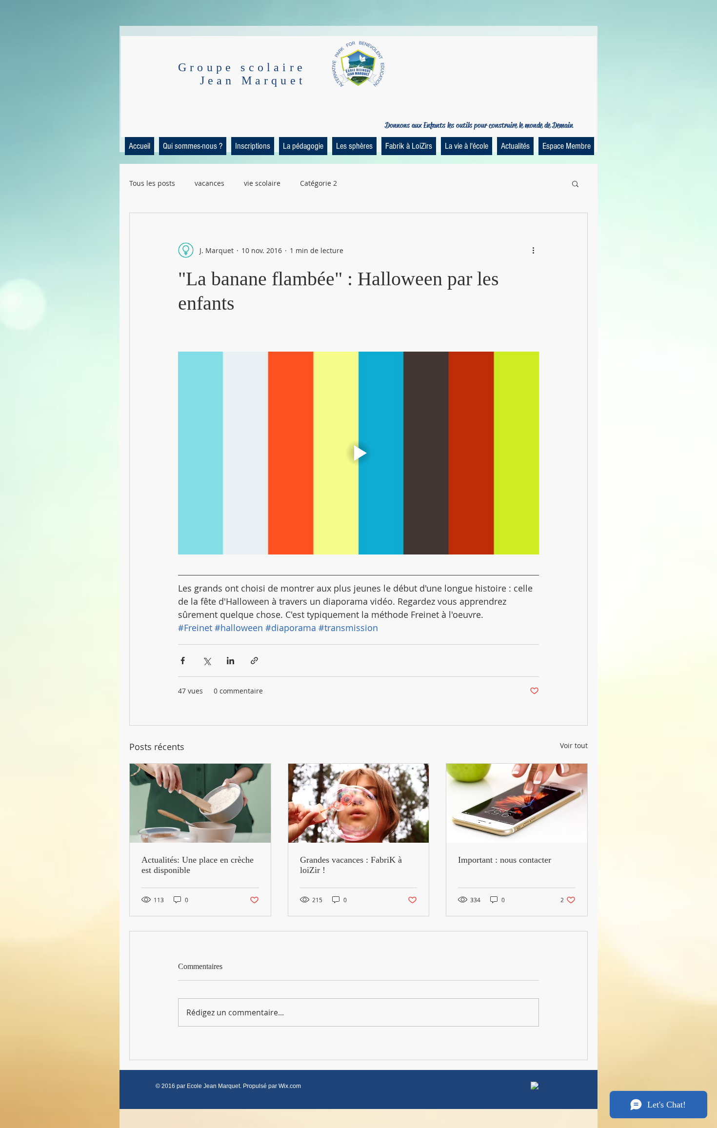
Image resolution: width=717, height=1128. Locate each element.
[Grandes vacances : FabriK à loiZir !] (358, 803)
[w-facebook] (535, 1086)
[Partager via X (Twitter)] (206, 660)
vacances (209, 183)
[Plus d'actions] (533, 250)
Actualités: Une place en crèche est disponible (197, 865)
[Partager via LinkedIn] (230, 660)
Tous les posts (152, 183)
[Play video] (358, 453)
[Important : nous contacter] (516, 803)
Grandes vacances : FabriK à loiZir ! (351, 865)
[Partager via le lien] (254, 660)
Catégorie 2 (318, 183)
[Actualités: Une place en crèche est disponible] (200, 803)
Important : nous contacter (504, 860)
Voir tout (574, 745)
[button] (575, 183)
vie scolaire (262, 183)
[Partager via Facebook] (182, 660)
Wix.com (290, 1086)
